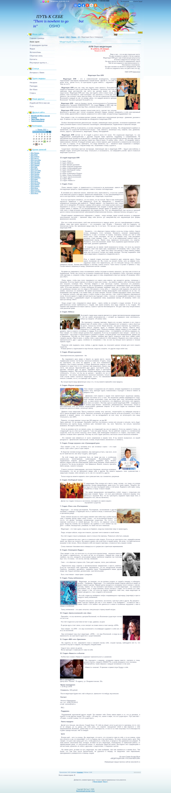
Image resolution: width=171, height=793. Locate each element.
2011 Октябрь (35, 162)
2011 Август (35, 158)
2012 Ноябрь (35, 174)
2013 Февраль (35, 177)
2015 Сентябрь (36, 191)
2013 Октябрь (35, 183)
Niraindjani (80, 772)
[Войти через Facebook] (83, 5)
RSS (48, 1)
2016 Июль (34, 193)
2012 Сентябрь (36, 170)
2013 (67, 37)
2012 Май (34, 167)
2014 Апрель (35, 186)
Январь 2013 (41, 129)
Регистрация (43, 1)
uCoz (93, 791)
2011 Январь (35, 153)
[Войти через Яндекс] (87, 5)
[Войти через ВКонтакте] (79, 5)
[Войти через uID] (75, 5)
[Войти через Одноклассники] (95, 5)
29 (36, 144)
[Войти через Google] (91, 5)
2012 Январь (35, 165)
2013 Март (34, 179)
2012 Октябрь (35, 172)
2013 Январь (35, 176)
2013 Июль (34, 181)
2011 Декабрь (35, 163)
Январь (73, 37)
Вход (46, 1)
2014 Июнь (34, 188)
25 (45, 141)
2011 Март (34, 155)
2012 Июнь (34, 169)
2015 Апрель (35, 190)
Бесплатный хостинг (83, 791)
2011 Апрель (35, 156)
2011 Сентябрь (36, 160)
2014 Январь (35, 184)
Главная (41, 1)
